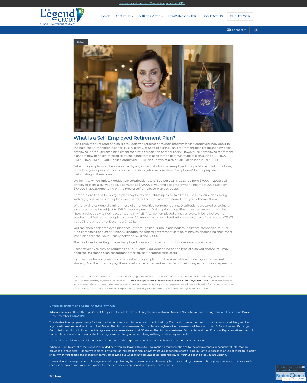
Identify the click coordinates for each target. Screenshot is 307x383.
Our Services (149, 16)
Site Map (55, 376)
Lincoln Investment (228, 312)
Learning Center (182, 16)
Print (80, 42)
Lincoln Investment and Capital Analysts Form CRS (152, 3)
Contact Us (213, 16)
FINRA (74, 316)
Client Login (240, 16)
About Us (123, 16)
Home (105, 16)
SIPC (82, 316)
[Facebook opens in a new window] (256, 31)
